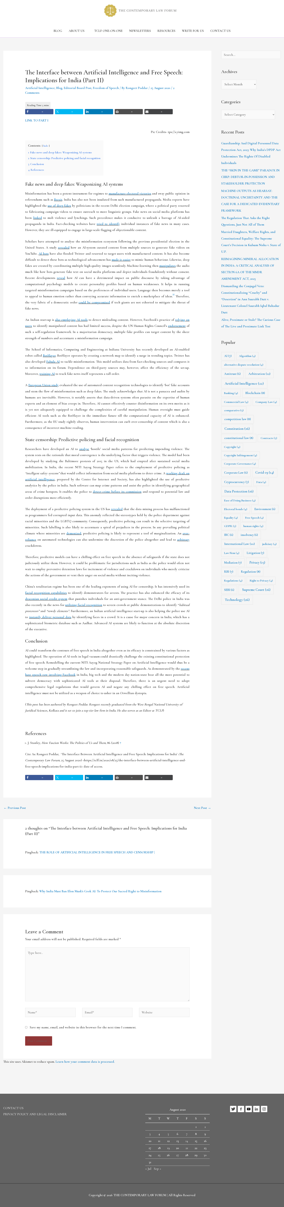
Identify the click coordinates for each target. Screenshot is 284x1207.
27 (177, 1155)
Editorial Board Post (77, 88)
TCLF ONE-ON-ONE (108, 31)
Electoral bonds (235, 509)
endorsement (177, 326)
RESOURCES (166, 31)
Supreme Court (256, 590)
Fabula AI (53, 362)
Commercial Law (236, 402)
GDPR (230, 526)
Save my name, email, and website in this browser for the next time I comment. (83, 1027)
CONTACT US (220, 31)
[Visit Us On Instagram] (264, 1108)
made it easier (121, 260)
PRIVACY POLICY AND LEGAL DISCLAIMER (35, 1114)
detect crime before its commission (117, 492)
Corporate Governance (240, 463)
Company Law (266, 402)
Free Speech (254, 517)
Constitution (237, 429)
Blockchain (255, 393)
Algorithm (247, 356)
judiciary (269, 544)
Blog (59, 88)
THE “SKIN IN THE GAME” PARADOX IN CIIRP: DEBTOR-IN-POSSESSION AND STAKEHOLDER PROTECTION (250, 177)
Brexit (58, 200)
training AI (47, 374)
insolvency (249, 535)
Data (261, 482)
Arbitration (259, 374)
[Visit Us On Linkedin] (256, 1108)
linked (37, 218)
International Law (239, 544)
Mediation (233, 563)
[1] (173, 295)
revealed (64, 248)
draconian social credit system (46, 599)
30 (205, 1155)
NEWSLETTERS (140, 31)
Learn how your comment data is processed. (85, 1062)
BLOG (58, 31)
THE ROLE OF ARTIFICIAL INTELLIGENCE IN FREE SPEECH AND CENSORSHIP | (97, 852)
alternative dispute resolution (243, 364)
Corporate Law (236, 472)
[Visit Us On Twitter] (233, 1108)
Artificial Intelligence (40, 88)
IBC (228, 535)
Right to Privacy (261, 580)
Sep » (157, 1169)
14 (186, 1141)
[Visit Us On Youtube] (248, 1108)
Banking (231, 393)
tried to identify (108, 224)
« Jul (148, 1169)
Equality (231, 517)
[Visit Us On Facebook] (241, 1108)
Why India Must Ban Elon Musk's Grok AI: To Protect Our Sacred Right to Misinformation (100, 891)
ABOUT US (76, 31)
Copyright (232, 447)
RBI (228, 572)
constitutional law (238, 438)
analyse (84, 449)
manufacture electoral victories (130, 194)
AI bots (44, 254)
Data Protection (239, 491)
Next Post (202, 808)
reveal (61, 278)
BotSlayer (49, 356)
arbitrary (183, 540)
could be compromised (94, 302)
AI (228, 356)
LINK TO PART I (36, 120)
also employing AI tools (71, 320)
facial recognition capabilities (46, 593)
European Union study (43, 385)
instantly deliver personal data (50, 617)
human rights (253, 526)
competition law (237, 419)
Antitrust (232, 374)
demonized (73, 533)
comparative (234, 410)
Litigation (255, 553)
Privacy (257, 562)
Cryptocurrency (236, 482)
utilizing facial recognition (83, 605)
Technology (237, 599)
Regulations (233, 580)
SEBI (229, 590)
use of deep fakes (59, 206)
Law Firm (231, 553)
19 (168, 1148)
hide (45, 145)
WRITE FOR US (193, 31)
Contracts (269, 438)
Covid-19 (264, 472)
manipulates (167, 266)
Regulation (250, 572)
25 (159, 1155)
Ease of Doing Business (240, 500)
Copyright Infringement (240, 455)
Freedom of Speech (106, 88)
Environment (264, 509)
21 (187, 1148)
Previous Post (15, 808)
